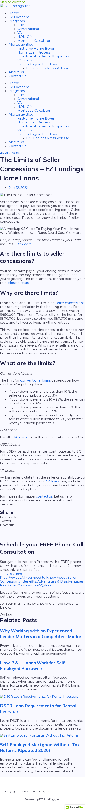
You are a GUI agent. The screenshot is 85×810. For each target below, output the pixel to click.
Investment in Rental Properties (43, 56)
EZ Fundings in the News (37, 64)
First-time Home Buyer (35, 48)
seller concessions (70, 303)
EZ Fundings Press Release (47, 68)
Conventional (28, 29)
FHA (20, 25)
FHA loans (19, 437)
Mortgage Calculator (33, 41)
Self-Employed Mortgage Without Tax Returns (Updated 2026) (40, 747)
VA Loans (24, 60)
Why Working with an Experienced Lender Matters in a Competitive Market (41, 633)
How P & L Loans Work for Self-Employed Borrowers (33, 665)
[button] (42, 517)
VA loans (53, 481)
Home (14, 13)
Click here (23, 244)
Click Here (14, 573)
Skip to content (12, 2)
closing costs (18, 283)
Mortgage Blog (21, 45)
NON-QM (25, 37)
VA (19, 33)
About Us (16, 72)
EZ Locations (19, 17)
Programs (17, 21)
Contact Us (17, 76)
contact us (44, 496)
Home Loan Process (33, 52)
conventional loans (35, 380)
